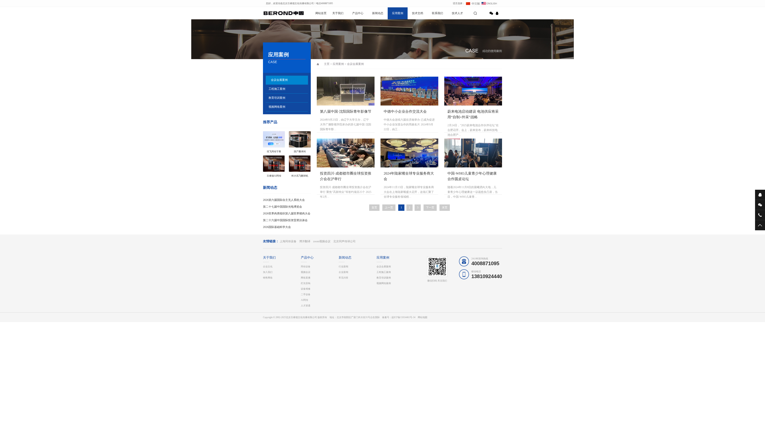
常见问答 (343, 277)
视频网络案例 (277, 106)
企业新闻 (343, 272)
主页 (327, 64)
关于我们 (337, 13)
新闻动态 (377, 13)
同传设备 (305, 266)
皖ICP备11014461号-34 (403, 317)
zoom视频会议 (322, 241)
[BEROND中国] (277, 13)
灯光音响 (305, 283)
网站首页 (321, 13)
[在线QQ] (498, 13)
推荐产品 (270, 122)
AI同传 (304, 300)
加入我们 (268, 272)
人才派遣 (305, 305)
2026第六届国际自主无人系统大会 (284, 199)
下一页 (430, 207)
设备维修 (305, 288)
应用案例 (397, 13)
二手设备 (305, 294)
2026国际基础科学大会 (277, 227)
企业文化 (268, 266)
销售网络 (268, 277)
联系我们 (437, 13)
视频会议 (305, 272)
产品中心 (357, 13)
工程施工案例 (277, 88)
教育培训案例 (277, 97)
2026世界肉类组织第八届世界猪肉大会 (286, 213)
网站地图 (422, 317)
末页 (444, 207)
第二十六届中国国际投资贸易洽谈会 (285, 220)
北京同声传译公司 (344, 241)
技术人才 (457, 13)
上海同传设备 (288, 241)
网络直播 (305, 277)
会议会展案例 (279, 79)
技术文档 (417, 13)
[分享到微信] (491, 13)
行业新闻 (343, 266)
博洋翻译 (304, 241)
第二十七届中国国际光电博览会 (282, 206)
